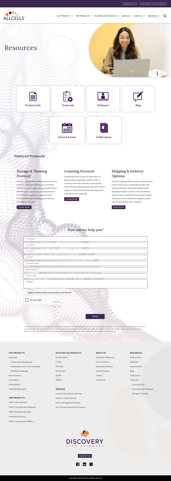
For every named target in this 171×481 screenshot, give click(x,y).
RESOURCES (153, 16)
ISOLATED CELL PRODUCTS (105, 16)
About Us (138, 16)
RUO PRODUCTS (17, 353)
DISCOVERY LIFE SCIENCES (153, 4)
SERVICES (60, 389)
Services (126, 16)
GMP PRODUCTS (17, 397)
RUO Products (64, 16)
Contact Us (130, 4)
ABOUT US (101, 353)
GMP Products (82, 16)
